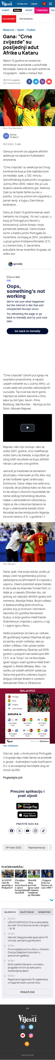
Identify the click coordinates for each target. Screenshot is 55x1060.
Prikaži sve (27, 992)
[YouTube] (27, 831)
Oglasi (34, 3)
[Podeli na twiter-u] (36, 82)
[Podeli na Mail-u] (49, 82)
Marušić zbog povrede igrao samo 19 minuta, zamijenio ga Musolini (28, 939)
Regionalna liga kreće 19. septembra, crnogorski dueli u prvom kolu (28, 981)
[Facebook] (12, 831)
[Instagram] (35, 831)
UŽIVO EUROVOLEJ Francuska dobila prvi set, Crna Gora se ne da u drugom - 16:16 (28, 925)
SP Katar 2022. (14, 847)
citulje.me (22, 3)
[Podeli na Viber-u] (42, 82)
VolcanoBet (8, 19)
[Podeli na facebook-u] (29, 82)
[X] (19, 831)
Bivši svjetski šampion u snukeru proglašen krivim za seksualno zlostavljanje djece (26, 967)
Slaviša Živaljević (14, 136)
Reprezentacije (36, 847)
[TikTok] (43, 831)
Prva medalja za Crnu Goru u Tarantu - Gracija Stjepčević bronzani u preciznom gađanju (29, 952)
